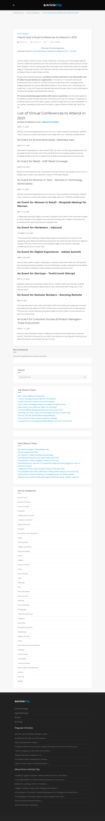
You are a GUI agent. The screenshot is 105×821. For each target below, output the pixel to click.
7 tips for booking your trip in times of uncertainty (33, 751)
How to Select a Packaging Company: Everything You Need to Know (42, 404)
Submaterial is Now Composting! (27, 805)
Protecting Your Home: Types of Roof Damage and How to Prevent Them (44, 413)
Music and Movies (24, 592)
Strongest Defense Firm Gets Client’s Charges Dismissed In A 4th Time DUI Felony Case (47, 747)
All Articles (19, 722)
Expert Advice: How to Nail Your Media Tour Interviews (37, 407)
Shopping (21, 650)
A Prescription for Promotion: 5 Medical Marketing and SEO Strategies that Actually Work (47, 792)
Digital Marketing (21, 713)
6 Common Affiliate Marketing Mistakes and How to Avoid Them (40, 410)
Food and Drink (23, 542)
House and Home (23, 565)
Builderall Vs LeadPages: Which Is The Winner (32, 784)
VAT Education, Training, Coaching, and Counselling (35, 455)
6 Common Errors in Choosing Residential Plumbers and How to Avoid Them (45, 421)
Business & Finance (24, 502)
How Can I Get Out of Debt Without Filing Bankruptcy (36, 415)
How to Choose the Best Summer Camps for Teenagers (38, 418)
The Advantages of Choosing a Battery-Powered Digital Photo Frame (40, 796)
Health (20, 556)
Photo (43, 48)
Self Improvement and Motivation (29, 645)
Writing (20, 681)
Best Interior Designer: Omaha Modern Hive (33, 449)
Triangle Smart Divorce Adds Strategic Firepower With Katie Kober (41, 469)
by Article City (37, 42)
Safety (20, 641)
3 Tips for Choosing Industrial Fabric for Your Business (37, 399)
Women (20, 672)
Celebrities (21, 511)
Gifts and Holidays (24, 551)
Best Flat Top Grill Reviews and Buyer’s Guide (32, 734)
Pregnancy (21, 618)
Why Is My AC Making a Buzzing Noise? (31, 396)
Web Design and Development (28, 668)
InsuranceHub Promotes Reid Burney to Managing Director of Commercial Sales (46, 474)
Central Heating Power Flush (28, 452)
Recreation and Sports (25, 627)
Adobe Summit (71, 251)
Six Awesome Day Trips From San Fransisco (31, 738)
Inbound (56, 227)
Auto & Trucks (22, 497)
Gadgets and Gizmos (25, 547)
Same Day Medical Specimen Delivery (29, 801)
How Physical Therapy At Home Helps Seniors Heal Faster (38, 458)
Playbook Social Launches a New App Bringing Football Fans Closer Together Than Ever (48, 477)
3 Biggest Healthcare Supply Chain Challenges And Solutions (37, 788)
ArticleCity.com (18, 13)
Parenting (21, 600)
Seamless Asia (65, 139)
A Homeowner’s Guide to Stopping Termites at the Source (38, 460)
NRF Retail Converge (54, 161)
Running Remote (70, 294)
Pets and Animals (23, 605)
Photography (22, 609)
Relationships (22, 632)
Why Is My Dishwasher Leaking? (27, 742)
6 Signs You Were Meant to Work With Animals (32, 763)
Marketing (21, 583)
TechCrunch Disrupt (61, 273)
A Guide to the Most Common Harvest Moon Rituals (36, 401)
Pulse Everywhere (28, 322)
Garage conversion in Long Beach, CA (29, 755)
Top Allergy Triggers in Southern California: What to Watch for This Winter (41, 775)
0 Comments (56, 42)
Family (20, 538)
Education (21, 529)
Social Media (22, 659)
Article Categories (33, 13)
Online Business (23, 596)
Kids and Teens (23, 574)
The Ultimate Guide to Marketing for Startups (32, 759)
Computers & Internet (25, 520)
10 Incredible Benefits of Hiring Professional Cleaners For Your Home (40, 780)
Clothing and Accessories (26, 515)
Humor (20, 569)
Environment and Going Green (28, 533)
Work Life (21, 677)
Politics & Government (25, 614)
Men (19, 587)
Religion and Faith (24, 636)
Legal (19, 578)
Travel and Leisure (24, 663)
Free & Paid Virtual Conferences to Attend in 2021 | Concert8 (54, 51)
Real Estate (21, 623)
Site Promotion (23, 654)
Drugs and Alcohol (24, 524)
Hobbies (20, 560)
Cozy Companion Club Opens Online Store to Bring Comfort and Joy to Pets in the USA (48, 471)
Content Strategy (21, 709)
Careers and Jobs (23, 506)
